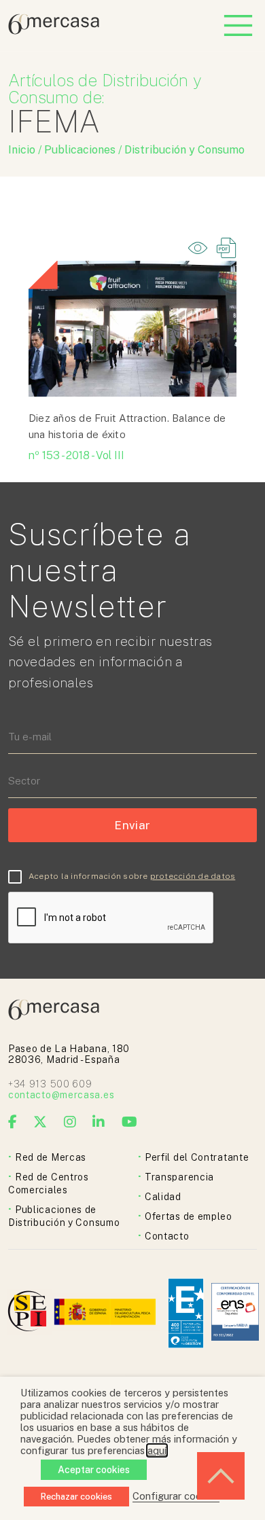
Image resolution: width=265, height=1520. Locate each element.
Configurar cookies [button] (175, 1496)
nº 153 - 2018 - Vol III (76, 455)
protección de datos (193, 876)
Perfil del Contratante (197, 1157)
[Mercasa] (53, 30)
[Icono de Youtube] (130, 1122)
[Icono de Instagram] (70, 1122)
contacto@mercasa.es (61, 1094)
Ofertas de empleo (188, 1216)
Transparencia (179, 1177)
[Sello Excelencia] (185, 1313)
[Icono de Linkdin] (98, 1122)
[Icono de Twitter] (40, 1122)
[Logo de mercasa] (29, 1313)
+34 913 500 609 (50, 1084)
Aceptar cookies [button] (94, 1469)
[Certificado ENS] (235, 1313)
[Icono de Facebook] (13, 1122)
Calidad (163, 1196)
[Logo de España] (106, 1313)
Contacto (167, 1236)
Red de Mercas (50, 1157)
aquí (156, 1450)
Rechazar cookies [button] (76, 1496)
